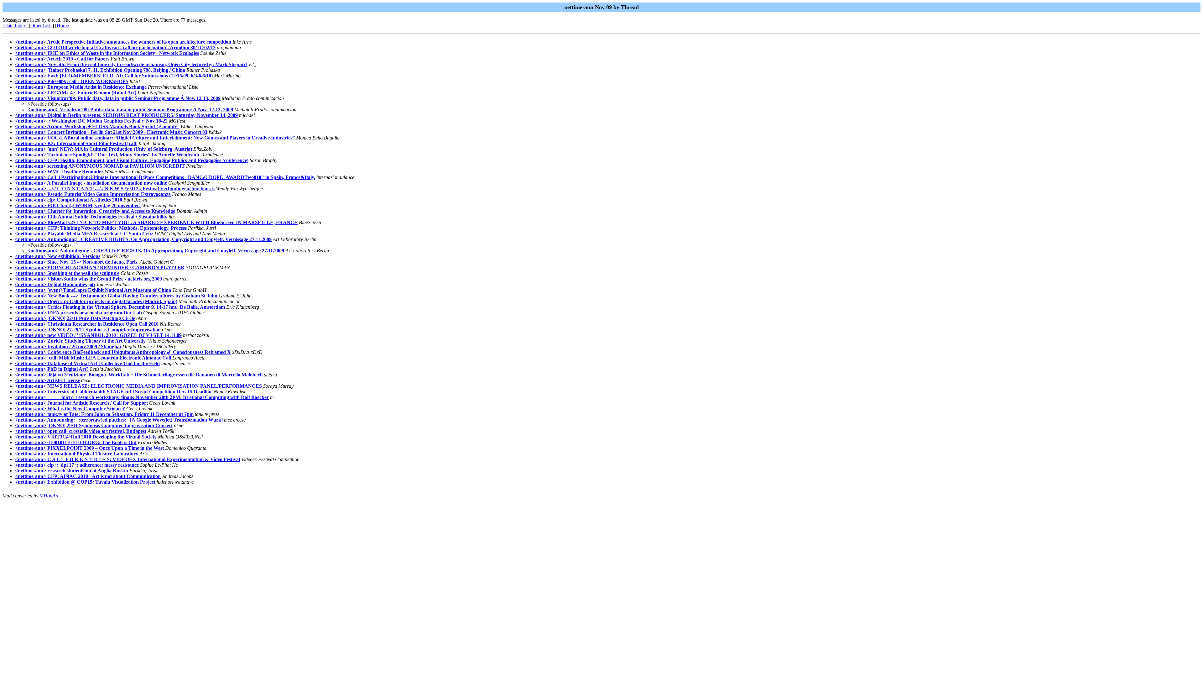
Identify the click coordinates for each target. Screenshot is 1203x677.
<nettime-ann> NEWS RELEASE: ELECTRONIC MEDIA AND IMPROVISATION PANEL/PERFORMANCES (138, 386)
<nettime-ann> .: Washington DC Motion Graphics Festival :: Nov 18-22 (91, 120)
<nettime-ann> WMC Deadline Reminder (59, 171)
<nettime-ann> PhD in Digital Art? (52, 369)
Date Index (15, 25)
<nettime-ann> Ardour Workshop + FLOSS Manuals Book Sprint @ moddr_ (97, 126)
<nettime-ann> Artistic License (47, 380)
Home (63, 25)
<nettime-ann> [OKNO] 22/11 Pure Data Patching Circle (75, 318)
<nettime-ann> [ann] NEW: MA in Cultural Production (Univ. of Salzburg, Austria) (103, 149)
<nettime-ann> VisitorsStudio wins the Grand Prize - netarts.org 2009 (88, 278)
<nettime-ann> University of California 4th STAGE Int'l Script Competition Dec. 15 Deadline (113, 391)
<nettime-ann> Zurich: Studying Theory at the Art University (80, 341)
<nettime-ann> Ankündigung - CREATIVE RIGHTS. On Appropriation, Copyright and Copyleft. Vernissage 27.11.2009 (143, 239)
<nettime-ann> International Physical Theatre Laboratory (76, 453)
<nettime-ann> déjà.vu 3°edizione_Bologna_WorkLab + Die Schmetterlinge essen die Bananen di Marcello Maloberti (139, 374)
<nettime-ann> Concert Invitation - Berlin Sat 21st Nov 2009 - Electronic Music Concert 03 (111, 132)
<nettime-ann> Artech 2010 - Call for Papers (62, 58)
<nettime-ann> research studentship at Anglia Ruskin (71, 470)
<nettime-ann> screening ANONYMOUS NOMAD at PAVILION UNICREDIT (100, 166)
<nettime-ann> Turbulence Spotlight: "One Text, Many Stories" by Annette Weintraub (107, 154)
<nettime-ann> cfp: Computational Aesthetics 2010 (68, 199)
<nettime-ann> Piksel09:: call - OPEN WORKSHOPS (71, 81)
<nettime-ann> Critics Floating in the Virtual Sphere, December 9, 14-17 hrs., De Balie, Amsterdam (120, 307)
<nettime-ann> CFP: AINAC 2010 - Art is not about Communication (88, 476)
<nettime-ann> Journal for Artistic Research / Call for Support (81, 403)
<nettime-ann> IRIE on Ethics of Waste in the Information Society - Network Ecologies (107, 53)
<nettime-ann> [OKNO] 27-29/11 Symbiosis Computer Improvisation (88, 329)
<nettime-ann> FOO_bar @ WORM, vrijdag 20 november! (78, 205)
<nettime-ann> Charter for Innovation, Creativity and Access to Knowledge (95, 211)
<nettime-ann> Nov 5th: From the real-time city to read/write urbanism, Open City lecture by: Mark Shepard (131, 64)
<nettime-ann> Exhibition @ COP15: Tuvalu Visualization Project (85, 482)
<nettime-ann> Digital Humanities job (55, 284)
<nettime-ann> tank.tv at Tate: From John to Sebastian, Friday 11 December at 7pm (104, 414)
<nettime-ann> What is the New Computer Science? (70, 408)
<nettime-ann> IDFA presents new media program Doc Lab (78, 312)
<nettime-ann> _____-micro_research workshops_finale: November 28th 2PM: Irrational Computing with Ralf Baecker (142, 397)
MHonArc (49, 495)
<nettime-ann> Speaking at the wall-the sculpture (67, 273)
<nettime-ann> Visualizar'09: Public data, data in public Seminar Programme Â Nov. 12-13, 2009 (118, 98)
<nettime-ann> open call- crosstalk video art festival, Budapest (80, 431)
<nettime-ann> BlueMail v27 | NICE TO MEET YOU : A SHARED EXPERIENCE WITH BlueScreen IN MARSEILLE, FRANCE (156, 222)
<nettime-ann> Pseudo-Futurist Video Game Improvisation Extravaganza (93, 194)
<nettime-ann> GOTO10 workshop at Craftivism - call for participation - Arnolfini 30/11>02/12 (115, 47)
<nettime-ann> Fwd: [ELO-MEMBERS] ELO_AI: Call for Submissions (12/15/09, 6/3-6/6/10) (114, 75)
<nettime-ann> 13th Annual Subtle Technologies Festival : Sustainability (91, 216)
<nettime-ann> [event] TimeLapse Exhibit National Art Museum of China (93, 290)
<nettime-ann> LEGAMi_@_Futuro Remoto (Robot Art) (75, 92)
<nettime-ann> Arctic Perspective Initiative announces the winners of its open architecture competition (123, 42)
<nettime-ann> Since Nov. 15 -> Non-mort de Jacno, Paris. (76, 262)
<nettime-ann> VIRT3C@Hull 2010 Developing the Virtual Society (86, 436)
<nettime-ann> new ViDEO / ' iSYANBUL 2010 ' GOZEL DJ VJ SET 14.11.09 (98, 335)
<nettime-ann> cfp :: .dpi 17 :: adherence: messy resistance (77, 465)
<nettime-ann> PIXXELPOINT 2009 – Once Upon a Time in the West (89, 448)
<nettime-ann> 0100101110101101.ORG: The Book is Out (76, 442)
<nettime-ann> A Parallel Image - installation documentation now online (91, 183)
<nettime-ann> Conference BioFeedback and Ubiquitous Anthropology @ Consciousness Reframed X (123, 352)
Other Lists (41, 25)
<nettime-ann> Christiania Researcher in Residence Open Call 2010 (87, 324)
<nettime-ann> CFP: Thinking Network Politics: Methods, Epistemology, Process (101, 228)
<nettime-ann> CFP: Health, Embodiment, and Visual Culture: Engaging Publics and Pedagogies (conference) (131, 160)
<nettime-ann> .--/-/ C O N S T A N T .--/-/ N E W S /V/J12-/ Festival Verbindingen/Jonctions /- (115, 188)
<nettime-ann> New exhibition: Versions (57, 256)
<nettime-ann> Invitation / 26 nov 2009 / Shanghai (68, 346)
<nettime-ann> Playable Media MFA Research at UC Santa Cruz (84, 233)
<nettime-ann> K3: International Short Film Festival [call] (76, 143)
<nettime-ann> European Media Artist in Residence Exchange (81, 87)
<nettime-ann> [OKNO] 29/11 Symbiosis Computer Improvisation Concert (94, 425)
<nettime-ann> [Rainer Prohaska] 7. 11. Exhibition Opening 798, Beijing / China (100, 70)
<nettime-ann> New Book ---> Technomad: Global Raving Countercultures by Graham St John (116, 295)
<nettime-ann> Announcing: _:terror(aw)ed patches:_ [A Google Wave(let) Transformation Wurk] (119, 419)
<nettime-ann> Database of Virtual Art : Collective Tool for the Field (87, 363)
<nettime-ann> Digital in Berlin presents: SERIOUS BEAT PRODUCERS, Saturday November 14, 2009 (126, 115)
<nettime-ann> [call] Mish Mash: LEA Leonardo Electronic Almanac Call (93, 357)
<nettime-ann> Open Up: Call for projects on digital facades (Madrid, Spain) (96, 301)
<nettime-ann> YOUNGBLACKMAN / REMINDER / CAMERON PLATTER (100, 267)
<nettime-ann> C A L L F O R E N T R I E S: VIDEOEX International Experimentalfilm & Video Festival (127, 459)
